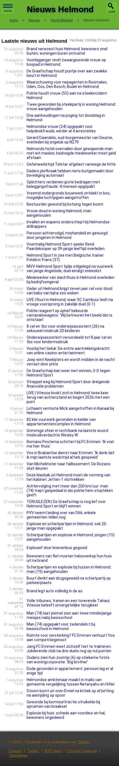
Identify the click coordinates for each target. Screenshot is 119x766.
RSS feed (53, 751)
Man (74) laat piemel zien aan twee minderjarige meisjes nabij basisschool (69, 615)
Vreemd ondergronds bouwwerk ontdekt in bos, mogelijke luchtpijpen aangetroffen (68, 195)
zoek (111, 12)
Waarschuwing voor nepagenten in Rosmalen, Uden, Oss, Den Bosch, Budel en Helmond (67, 84)
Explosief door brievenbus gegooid (57, 547)
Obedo (84, 742)
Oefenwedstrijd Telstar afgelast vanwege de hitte (71, 164)
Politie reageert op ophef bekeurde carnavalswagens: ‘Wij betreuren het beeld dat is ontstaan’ (69, 315)
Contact (15, 751)
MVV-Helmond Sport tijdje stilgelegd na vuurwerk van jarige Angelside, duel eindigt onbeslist (70, 268)
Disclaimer (18, 755)
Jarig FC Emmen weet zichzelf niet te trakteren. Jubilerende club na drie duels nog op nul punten (69, 648)
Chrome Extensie (82, 751)
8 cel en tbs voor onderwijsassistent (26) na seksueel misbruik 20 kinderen (65, 328)
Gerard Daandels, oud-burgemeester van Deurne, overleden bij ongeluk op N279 (70, 139)
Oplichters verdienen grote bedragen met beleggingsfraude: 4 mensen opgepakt (63, 184)
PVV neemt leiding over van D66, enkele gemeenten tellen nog (61, 514)
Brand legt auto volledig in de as (54, 591)
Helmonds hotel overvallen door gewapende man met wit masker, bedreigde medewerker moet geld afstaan (71, 153)
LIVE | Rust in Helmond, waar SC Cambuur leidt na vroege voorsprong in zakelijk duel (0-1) (70, 301)
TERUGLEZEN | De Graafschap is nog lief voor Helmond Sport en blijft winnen (66, 503)
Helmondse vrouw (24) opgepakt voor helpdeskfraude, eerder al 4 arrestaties (61, 128)
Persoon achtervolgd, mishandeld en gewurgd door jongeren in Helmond (67, 235)
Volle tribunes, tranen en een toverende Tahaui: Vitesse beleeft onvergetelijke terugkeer (68, 602)
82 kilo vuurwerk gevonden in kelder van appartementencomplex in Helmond (61, 421)
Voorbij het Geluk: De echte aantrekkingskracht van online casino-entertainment (68, 350)
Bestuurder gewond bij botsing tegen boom (65, 204)
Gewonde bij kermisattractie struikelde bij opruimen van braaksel (63, 704)
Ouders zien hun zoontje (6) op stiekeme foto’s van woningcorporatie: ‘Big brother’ (68, 659)
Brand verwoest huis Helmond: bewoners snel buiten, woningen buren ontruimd (67, 51)
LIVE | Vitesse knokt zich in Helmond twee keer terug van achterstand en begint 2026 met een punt (68, 397)
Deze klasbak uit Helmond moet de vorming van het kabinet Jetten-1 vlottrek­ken (68, 477)
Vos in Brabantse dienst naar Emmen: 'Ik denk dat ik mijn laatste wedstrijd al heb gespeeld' (70, 455)
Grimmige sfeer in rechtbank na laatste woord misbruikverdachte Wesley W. (67, 432)
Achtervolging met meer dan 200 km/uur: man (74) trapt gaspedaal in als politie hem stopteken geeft (70, 490)
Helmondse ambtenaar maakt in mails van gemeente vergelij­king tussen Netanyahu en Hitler (71, 681)
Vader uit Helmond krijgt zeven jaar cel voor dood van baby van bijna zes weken (69, 290)
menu (8, 11)
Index (14, 20)
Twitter (33, 751)
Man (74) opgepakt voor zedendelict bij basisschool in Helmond (61, 626)
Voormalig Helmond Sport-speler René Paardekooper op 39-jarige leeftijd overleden (66, 246)
